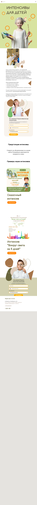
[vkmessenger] (9, 308)
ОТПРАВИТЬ (14, 134)
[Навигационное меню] (35, 1)
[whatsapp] (7, 308)
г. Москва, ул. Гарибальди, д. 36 (11, 301)
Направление (11, 290)
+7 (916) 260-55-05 (8, 305)
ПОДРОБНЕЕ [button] (12, 202)
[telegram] (8, 308)
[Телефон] (5, 308)
